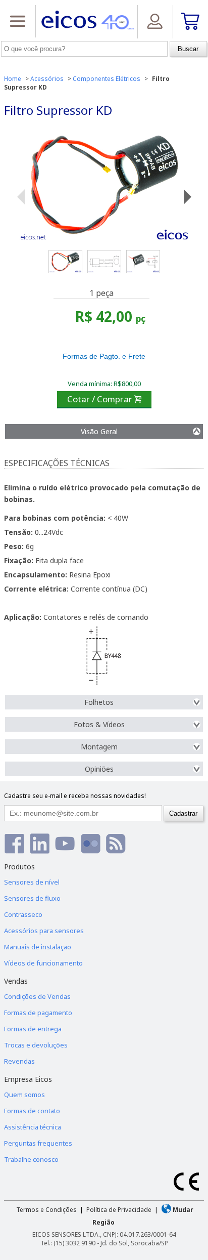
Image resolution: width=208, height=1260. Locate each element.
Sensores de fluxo (32, 898)
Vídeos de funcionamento (43, 963)
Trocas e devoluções (36, 1044)
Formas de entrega (33, 1028)
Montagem (99, 746)
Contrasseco (23, 914)
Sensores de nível (32, 882)
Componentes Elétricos (106, 78)
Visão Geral (99, 431)
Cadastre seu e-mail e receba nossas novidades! (75, 795)
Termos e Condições (46, 1209)
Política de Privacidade (118, 1209)
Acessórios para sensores (44, 930)
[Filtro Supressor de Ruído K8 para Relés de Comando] (104, 185)
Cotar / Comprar (104, 399)
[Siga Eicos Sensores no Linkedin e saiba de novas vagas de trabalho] (39, 843)
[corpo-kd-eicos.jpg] (143, 261)
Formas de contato (32, 1110)
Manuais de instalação (37, 946)
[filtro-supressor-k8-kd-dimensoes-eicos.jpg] (104, 261)
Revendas (19, 1061)
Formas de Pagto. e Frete (104, 356)
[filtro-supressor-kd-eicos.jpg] (65, 261)
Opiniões (99, 769)
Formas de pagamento (38, 1012)
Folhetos (99, 702)
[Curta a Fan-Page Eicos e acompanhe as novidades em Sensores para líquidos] (14, 843)
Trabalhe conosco (31, 1159)
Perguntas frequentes (38, 1143)
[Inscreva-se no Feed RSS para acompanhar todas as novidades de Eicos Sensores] (116, 843)
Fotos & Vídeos (99, 724)
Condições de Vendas (37, 996)
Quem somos (24, 1094)
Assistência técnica (32, 1126)
